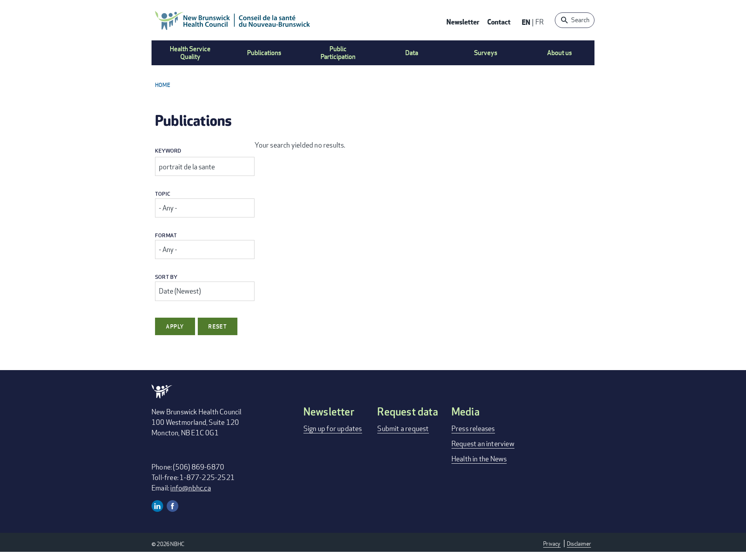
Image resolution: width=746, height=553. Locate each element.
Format (166, 235)
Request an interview (482, 443)
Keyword (168, 151)
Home (162, 85)
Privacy (551, 543)
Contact (499, 21)
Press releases (473, 428)
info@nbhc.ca (190, 487)
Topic (162, 194)
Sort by (166, 277)
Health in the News (479, 458)
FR (539, 21)
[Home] (232, 20)
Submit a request (403, 428)
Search (580, 20)
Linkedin (157, 506)
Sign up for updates (332, 428)
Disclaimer (579, 543)
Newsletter (462, 21)
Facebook (172, 506)
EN (526, 22)
